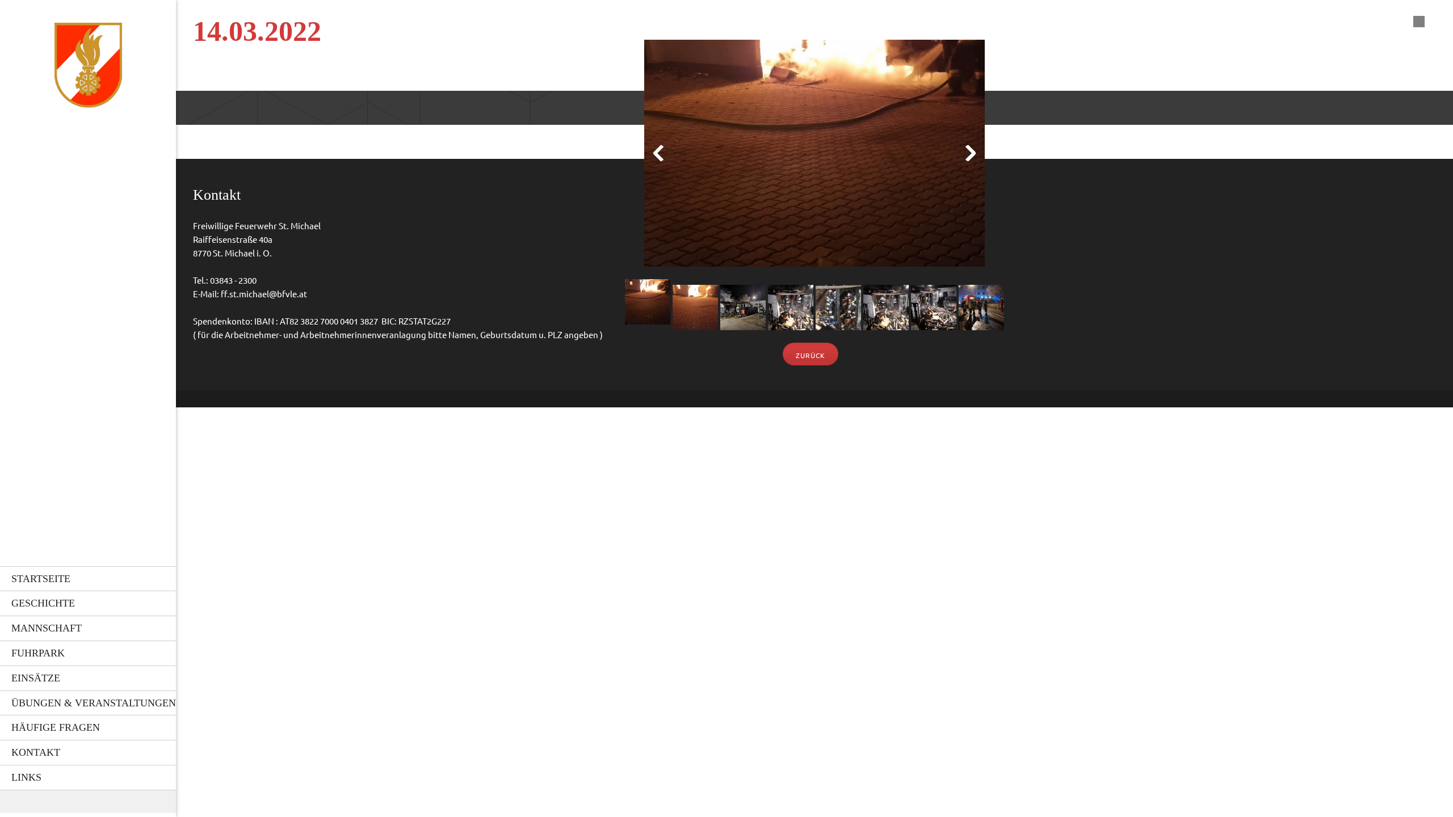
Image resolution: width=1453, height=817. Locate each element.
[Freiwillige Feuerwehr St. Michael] (88, 68)
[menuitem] (88, 578)
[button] (814, 156)
